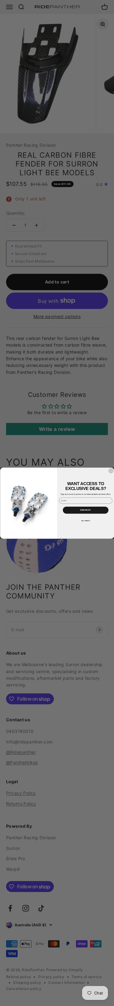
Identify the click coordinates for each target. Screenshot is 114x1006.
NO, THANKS (85, 520)
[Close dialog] (111, 471)
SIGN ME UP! (85, 509)
